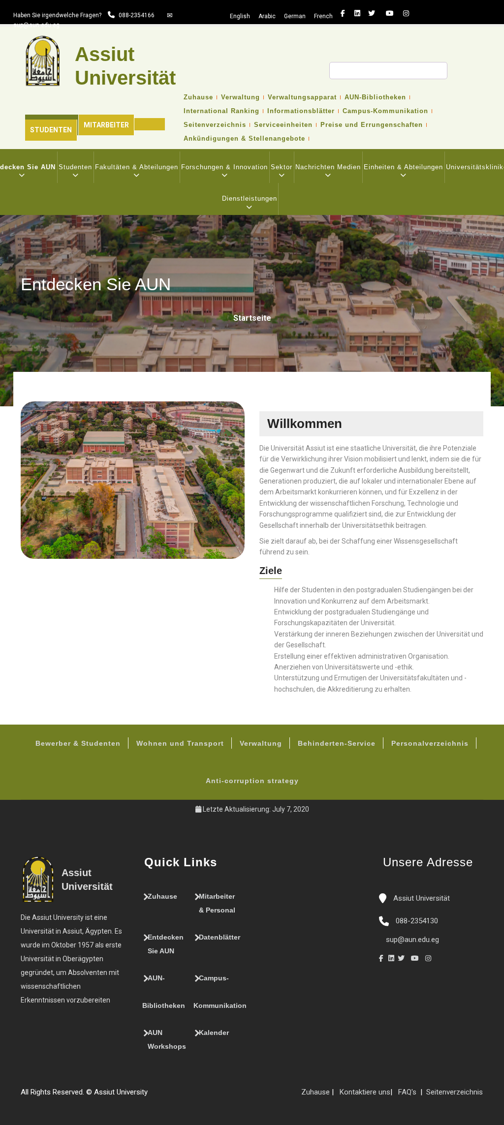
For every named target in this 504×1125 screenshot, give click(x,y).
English (240, 16)
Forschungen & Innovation (224, 167)
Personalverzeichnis (430, 743)
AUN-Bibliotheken (375, 97)
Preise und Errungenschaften (371, 125)
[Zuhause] (182, 1096)
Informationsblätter (301, 111)
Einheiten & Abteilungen (403, 167)
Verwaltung (240, 97)
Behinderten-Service (337, 743)
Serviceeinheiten (283, 125)
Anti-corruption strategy (252, 781)
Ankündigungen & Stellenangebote (244, 138)
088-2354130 (417, 920)
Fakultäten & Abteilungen (136, 167)
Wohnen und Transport (180, 743)
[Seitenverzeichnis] (153, 1096)
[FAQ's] (162, 1096)
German (295, 16)
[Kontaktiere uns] (172, 1096)
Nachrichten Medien (328, 167)
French (323, 16)
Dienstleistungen (249, 198)
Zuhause (198, 97)
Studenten (51, 130)
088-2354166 (137, 15)
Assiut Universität (420, 898)
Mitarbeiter (106, 125)
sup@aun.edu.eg (36, 25)
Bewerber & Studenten (78, 743)
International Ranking (221, 111)
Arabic (267, 16)
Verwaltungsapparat (302, 97)
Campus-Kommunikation (385, 111)
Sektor (281, 167)
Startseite (252, 318)
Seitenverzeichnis (215, 125)
